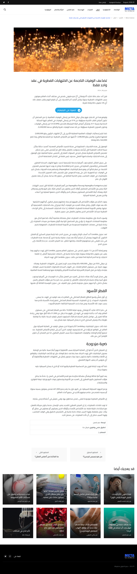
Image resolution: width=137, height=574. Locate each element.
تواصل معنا (102, 2)
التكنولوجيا (106, 9)
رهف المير (58, 501)
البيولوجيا (48, 9)
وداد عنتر (25, 534)
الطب (98, 9)
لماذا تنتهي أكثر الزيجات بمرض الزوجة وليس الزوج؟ (120, 495)
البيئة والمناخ (59, 9)
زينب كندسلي (57, 534)
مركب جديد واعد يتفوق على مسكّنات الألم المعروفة (18, 495)
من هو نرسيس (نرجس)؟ (92, 456)
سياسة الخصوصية (115, 2)
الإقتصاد (117, 9)
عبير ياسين (125, 534)
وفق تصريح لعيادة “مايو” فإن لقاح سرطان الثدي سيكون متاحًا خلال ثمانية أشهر (53, 495)
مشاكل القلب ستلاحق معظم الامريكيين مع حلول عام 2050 (52, 528)
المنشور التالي (44, 452)
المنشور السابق (92, 452)
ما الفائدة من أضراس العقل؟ (47, 456)
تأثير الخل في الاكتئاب (21, 531)
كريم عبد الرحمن (22, 501)
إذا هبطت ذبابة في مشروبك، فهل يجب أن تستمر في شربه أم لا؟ (119, 528)
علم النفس (70, 9)
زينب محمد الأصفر (123, 501)
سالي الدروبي (90, 534)
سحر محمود (91, 501)
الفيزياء (90, 9)
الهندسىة (81, 9)
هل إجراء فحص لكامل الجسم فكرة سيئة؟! (85, 495)
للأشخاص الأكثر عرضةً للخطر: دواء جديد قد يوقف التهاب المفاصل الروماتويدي (86, 528)
